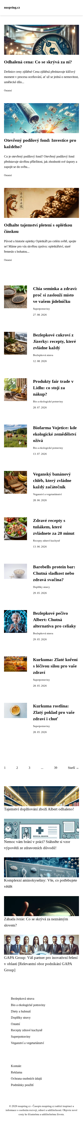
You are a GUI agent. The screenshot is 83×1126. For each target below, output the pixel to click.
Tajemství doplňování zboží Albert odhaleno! (39, 809)
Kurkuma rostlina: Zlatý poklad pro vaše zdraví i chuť (54, 712)
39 (55, 767)
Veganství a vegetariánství (47, 494)
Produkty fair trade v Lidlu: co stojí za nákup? (53, 388)
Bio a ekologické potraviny (48, 401)
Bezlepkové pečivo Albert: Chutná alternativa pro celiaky (54, 620)
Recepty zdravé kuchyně (46, 540)
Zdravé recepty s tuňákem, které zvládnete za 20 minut (53, 527)
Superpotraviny (41, 308)
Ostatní (8, 90)
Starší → (73, 767)
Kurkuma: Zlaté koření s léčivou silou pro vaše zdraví (55, 666)
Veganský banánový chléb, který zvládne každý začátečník (52, 481)
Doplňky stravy (41, 587)
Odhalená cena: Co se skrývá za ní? (38, 62)
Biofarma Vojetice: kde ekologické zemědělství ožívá (55, 434)
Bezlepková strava (43, 355)
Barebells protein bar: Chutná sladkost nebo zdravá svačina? (54, 573)
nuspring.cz (12, 7)
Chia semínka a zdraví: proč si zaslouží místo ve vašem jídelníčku (55, 295)
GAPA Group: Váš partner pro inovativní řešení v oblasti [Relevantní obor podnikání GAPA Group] (41, 963)
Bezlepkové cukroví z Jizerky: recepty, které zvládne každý (54, 341)
